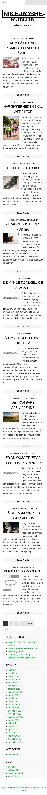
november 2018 (15, 686)
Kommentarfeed (15, 773)
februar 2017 (14, 736)
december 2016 (15, 739)
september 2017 (15, 717)
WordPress (36, 787)
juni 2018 (12, 698)
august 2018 (14, 695)
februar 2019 (14, 679)
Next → (29, 623)
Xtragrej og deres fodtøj (19, 655)
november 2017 (15, 714)
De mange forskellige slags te (22, 658)
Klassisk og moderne (23, 571)
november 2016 (15, 742)
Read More (23, 95)
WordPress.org (15, 776)
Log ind (11, 767)
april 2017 (12, 729)
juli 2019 (12, 670)
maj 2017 (12, 726)
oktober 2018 (14, 689)
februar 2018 (14, 704)
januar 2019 (13, 683)
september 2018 (15, 692)
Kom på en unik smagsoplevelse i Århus (23, 48)
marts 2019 (13, 676)
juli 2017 (12, 723)
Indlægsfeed (14, 770)
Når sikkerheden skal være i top (22, 648)
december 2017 (15, 711)
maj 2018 (12, 701)
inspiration (13, 754)
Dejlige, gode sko (23, 168)
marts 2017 (13, 733)
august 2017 (14, 720)
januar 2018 (13, 708)
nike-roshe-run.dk (24, 16)
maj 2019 (12, 673)
